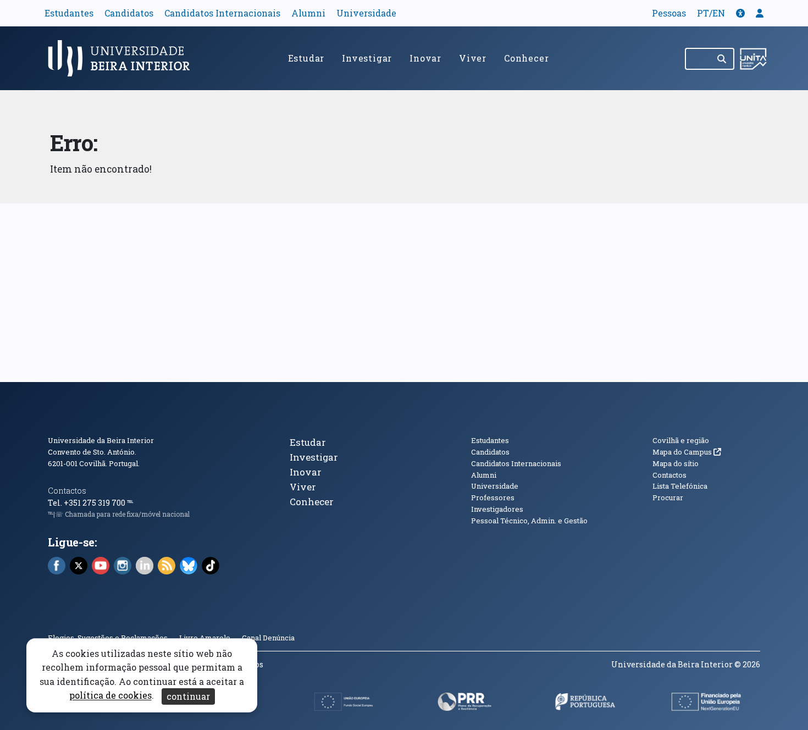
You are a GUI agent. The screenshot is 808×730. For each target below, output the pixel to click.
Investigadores (497, 509)
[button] (740, 13)
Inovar (425, 58)
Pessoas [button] (669, 13)
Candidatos (128, 13)
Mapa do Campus (686, 452)
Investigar (367, 58)
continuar (188, 696)
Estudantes (69, 13)
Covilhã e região (680, 440)
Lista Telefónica (679, 486)
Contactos (67, 490)
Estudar (306, 58)
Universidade (366, 13)
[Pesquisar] (722, 59)
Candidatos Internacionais (222, 13)
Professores (492, 497)
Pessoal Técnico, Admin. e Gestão (529, 521)
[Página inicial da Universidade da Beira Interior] (123, 58)
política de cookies (110, 695)
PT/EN (711, 13)
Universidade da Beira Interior (101, 440)
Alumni (308, 13)
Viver (472, 58)
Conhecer (526, 58)
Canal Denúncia (268, 638)
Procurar (667, 497)
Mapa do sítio (675, 463)
